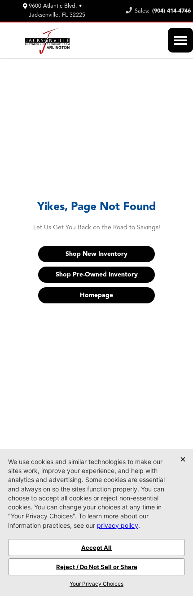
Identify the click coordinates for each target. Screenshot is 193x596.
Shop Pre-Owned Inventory (97, 275)
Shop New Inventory (96, 254)
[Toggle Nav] (180, 40)
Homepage (96, 295)
